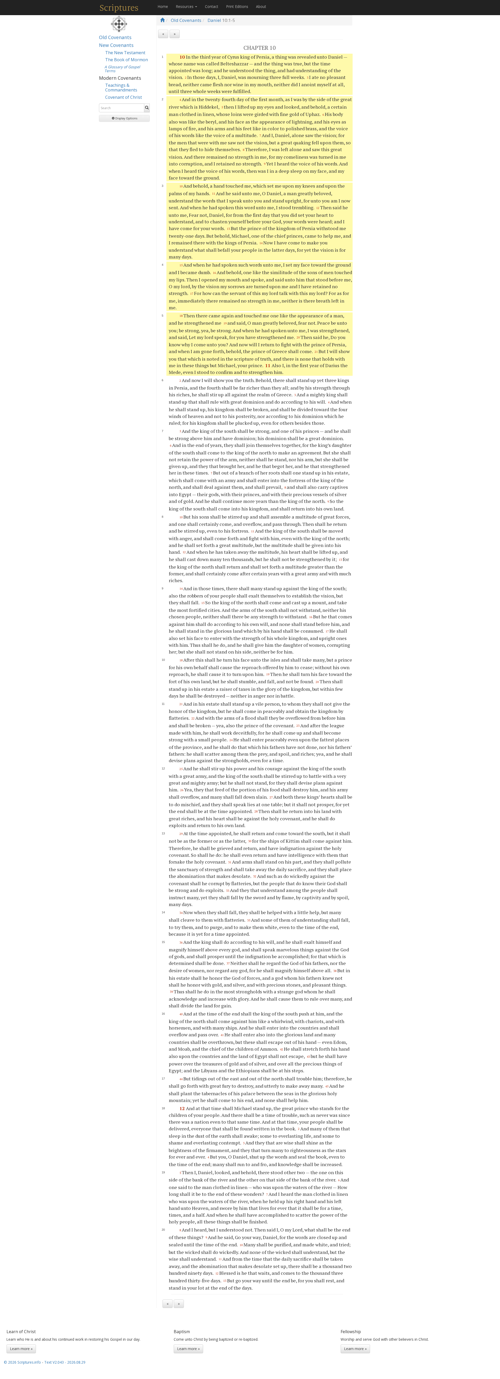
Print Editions (237, 6)
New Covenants (116, 45)
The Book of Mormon (126, 60)
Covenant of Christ (123, 97)
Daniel (214, 20)
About (261, 6)
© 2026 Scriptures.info (22, 1362)
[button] (124, 118)
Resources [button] (185, 6)
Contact (211, 6)
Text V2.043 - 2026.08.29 (64, 1362)
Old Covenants (115, 37)
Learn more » (21, 1348)
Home (163, 6)
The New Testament (125, 53)
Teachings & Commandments (121, 87)
